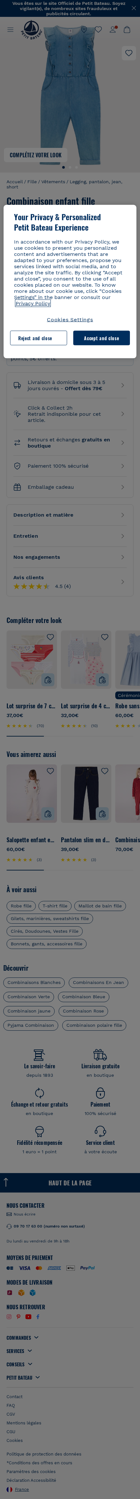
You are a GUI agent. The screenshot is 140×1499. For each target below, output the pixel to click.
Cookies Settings (70, 320)
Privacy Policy (33, 303)
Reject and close (35, 337)
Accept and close (101, 337)
